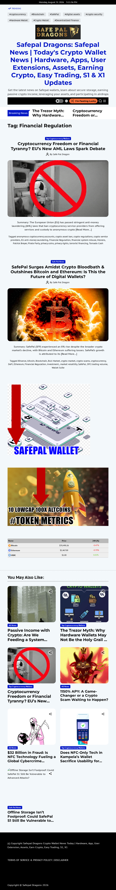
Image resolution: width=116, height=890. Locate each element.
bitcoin (31, 361)
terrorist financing (78, 243)
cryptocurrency (98, 361)
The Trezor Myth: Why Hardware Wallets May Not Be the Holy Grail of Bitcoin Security (84, 637)
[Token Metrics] (58, 469)
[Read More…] (84, 229)
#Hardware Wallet (18, 20)
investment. (53, 364)
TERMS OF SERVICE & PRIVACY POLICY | (31, 860)
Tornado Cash (96, 243)
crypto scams (83, 361)
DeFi (10, 364)
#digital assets (72, 14)
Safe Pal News (58, 262)
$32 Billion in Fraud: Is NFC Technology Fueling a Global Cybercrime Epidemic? (32, 758)
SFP (88, 364)
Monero (101, 240)
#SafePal (54, 14)
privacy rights (61, 243)
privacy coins (47, 243)
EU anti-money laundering (34, 240)
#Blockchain (38, 14)
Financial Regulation (60, 240)
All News (12, 625)
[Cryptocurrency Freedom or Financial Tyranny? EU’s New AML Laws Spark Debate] (58, 188)
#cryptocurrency (17, 14)
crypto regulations (83, 236)
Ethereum (19, 364)
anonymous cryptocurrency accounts (35, 236)
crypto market (68, 361)
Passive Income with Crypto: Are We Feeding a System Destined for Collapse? (30, 637)
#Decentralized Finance (67, 20)
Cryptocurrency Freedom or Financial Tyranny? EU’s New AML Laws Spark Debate (58, 146)
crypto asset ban (63, 236)
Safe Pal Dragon (61, 154)
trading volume (99, 364)
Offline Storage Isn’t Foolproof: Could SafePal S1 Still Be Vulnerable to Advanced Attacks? (30, 818)
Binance (22, 361)
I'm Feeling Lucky (85, 100)
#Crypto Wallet (41, 20)
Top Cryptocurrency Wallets (58, 138)
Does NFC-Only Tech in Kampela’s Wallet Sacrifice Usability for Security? (81, 758)
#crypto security (94, 14)
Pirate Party (34, 243)
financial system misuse (84, 240)
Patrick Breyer (20, 243)
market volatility (68, 364)
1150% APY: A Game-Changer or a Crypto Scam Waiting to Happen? (84, 695)
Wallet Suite (58, 367)
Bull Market (54, 361)
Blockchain (41, 361)
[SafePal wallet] (49, 385)
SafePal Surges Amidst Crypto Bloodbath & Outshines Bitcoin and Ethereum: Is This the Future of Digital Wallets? (58, 271)
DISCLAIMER (61, 860)
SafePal (82, 364)
